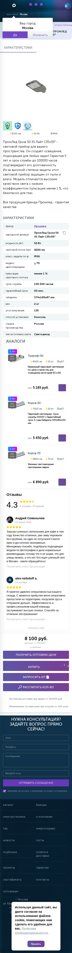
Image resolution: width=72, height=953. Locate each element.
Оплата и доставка (42, 853)
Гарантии (42, 867)
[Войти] (51, 6)
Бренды (41, 805)
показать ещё (36, 627)
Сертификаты (12, 879)
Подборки (10, 852)
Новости (9, 840)
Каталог (8, 805)
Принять (36, 944)
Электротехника (14, 816)
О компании (44, 816)
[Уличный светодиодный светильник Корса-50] (37, 419)
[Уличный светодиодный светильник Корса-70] (37, 467)
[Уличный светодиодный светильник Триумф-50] (37, 370)
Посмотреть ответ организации (26, 566)
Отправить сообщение (36, 782)
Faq (5, 828)
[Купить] (62, 387)
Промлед (40, 226)
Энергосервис (45, 828)
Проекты (9, 867)
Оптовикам (10, 891)
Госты (40, 840)
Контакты (42, 879)
